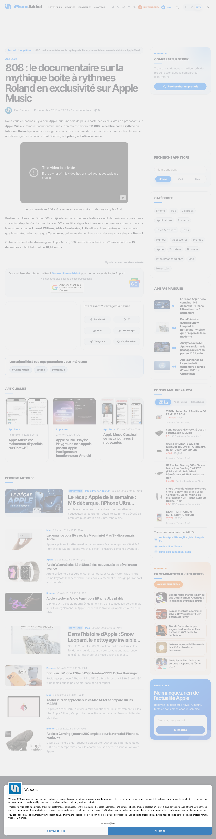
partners (25, 799)
